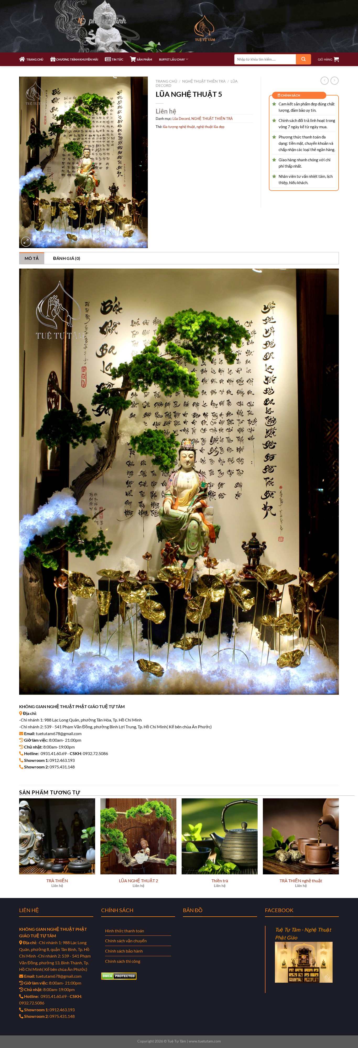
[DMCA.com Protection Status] (119, 975)
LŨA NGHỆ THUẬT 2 (138, 880)
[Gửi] (303, 59)
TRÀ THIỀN (57, 880)
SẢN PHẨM (144, 59)
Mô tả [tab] (32, 258)
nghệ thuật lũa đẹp (210, 127)
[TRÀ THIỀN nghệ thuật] (301, 836)
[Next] (339, 848)
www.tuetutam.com (205, 1041)
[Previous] (19, 848)
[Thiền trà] (220, 836)
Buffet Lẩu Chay (172, 59)
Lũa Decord (181, 118)
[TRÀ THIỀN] (57, 836)
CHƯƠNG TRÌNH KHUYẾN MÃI (77, 59)
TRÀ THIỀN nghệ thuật (301, 880)
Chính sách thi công (122, 961)
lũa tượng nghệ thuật (179, 127)
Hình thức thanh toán (124, 930)
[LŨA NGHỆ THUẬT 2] (138, 836)
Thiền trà (219, 880)
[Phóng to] (26, 242)
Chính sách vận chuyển (126, 940)
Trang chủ (166, 81)
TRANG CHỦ (34, 59)
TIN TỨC (117, 59)
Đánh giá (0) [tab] (66, 258)
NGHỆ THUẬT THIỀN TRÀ (204, 81)
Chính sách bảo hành (124, 950)
